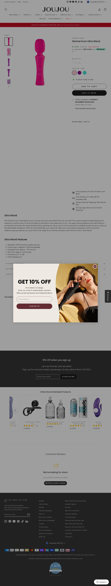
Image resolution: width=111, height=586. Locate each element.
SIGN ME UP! (34, 306)
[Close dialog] (95, 266)
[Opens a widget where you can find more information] (101, 582)
